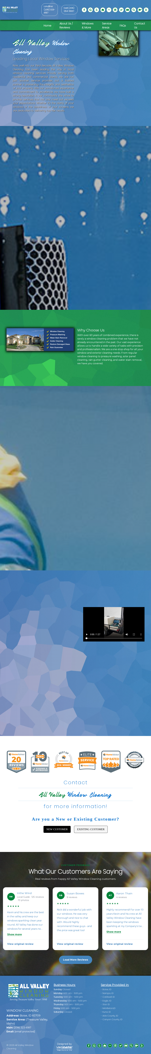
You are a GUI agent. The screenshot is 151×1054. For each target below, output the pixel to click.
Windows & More (87, 25)
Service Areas (106, 25)
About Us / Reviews (66, 25)
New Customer (57, 829)
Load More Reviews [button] (75, 959)
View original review (20, 944)
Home (47, 25)
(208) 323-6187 (18, 1027)
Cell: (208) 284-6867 (69, 9)
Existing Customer (91, 829)
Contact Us (139, 25)
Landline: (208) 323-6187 (49, 9)
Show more (14, 934)
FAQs (123, 25)
